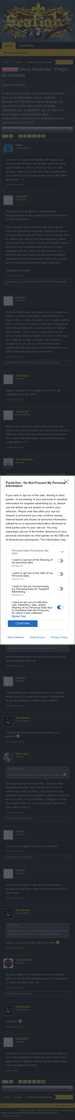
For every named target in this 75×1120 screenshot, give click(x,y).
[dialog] (37, 560)
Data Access (37, 637)
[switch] (60, 561)
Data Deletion (16, 637)
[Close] (67, 483)
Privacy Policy (59, 637)
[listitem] (37, 552)
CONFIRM (23, 623)
